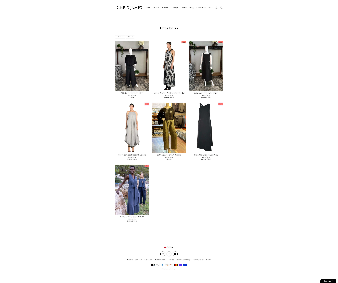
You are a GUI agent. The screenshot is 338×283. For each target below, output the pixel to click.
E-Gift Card (201, 8)
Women (156, 8)
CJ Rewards (148, 260)
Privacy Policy (198, 260)
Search (208, 260)
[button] (120, 36)
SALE (211, 8)
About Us (138, 260)
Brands (165, 8)
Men (148, 8)
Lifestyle (174, 8)
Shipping (171, 260)
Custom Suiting (187, 8)
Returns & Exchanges (183, 260)
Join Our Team (160, 260)
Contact (130, 260)
